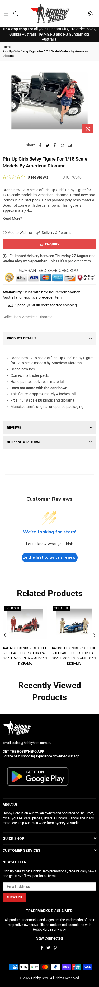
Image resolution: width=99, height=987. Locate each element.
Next (94, 635)
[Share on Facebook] (40, 145)
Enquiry (51, 244)
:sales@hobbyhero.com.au (31, 743)
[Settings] (90, 13)
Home (7, 47)
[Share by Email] (70, 145)
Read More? (12, 218)
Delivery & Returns (56, 232)
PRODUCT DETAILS (21, 338)
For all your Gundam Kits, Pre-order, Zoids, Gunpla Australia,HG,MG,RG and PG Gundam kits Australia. (49, 34)
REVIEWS (14, 428)
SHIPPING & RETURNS (24, 442)
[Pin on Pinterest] (55, 145)
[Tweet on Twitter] (48, 145)
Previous (5, 635)
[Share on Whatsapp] (62, 145)
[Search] (16, 13)
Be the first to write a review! (50, 557)
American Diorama (37, 317)
